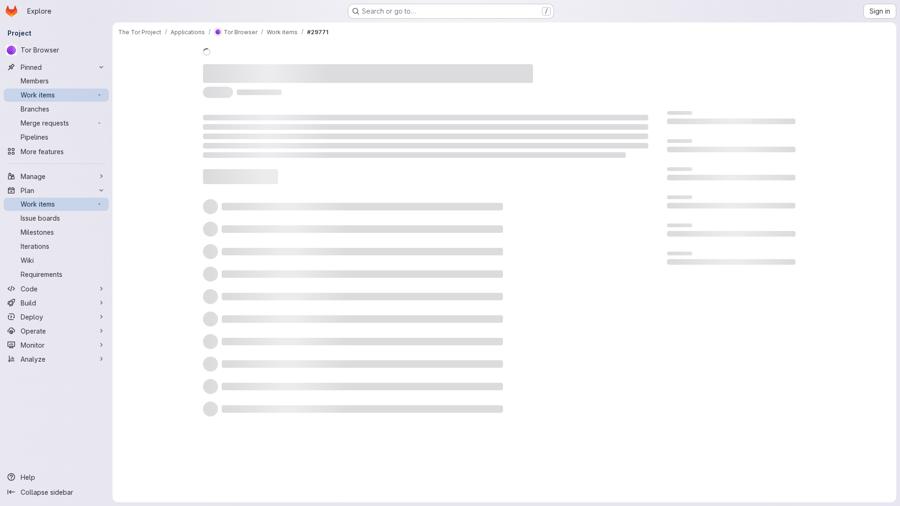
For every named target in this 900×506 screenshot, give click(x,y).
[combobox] (571, 180)
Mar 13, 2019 (311, 68)
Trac (349, 68)
